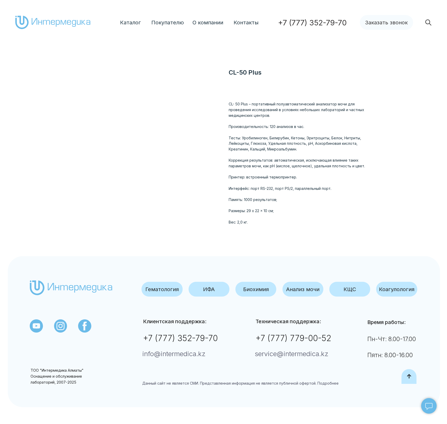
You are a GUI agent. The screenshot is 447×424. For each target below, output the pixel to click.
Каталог (130, 22)
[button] (386, 22)
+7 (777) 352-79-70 (180, 338)
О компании (207, 22)
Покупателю (167, 22)
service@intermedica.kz (292, 354)
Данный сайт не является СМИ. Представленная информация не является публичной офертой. (229, 383)
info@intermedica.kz (174, 354)
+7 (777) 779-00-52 (293, 338)
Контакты (246, 22)
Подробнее (327, 383)
